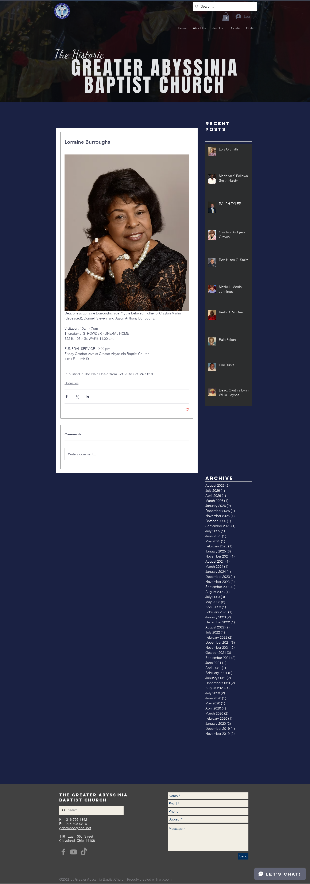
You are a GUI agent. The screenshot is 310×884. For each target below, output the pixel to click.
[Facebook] (63, 851)
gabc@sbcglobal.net (75, 828)
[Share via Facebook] (67, 397)
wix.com (165, 879)
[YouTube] (73, 851)
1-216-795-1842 (75, 819)
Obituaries (71, 383)
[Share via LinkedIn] (87, 397)
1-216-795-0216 (75, 824)
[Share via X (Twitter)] (77, 397)
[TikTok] (84, 851)
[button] (225, 16)
